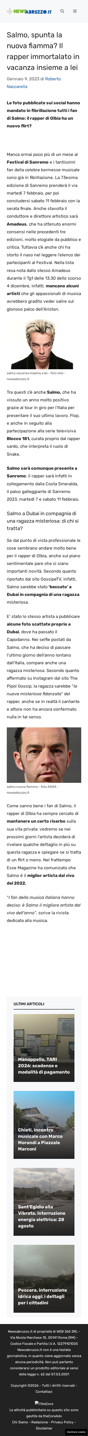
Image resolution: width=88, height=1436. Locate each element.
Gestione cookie (76, 1432)
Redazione (39, 1422)
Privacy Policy (62, 1422)
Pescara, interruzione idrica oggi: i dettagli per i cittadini (42, 1296)
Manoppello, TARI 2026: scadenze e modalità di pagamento (44, 1066)
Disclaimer (44, 1428)
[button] (62, 11)
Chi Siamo (20, 1422)
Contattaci (44, 1392)
